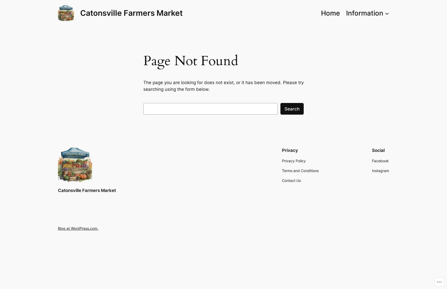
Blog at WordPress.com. (78, 228)
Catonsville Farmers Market (131, 13)
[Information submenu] (387, 13)
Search (292, 109)
